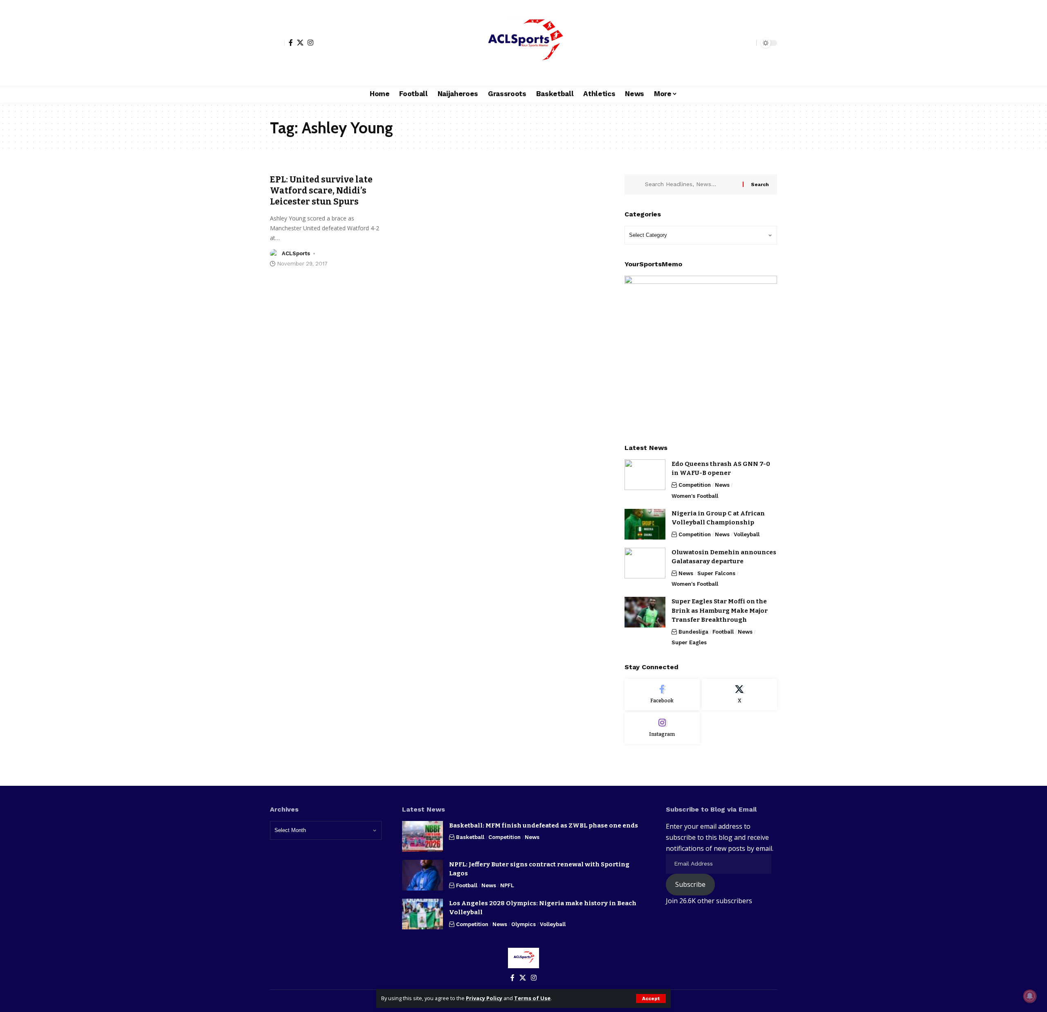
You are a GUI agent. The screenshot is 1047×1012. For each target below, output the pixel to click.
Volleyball (746, 534)
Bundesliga (693, 632)
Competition (695, 485)
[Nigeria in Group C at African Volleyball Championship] (645, 524)
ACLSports (296, 253)
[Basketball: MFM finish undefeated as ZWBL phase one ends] (422, 836)
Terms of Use (532, 998)
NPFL (507, 885)
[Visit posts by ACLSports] (274, 253)
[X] (300, 42)
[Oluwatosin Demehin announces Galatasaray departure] (645, 563)
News (722, 485)
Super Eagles (689, 642)
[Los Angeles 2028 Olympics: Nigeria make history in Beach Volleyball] (422, 914)
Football (723, 632)
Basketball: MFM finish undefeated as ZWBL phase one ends (543, 825)
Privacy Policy (484, 998)
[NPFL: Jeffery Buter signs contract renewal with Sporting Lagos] (422, 875)
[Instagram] (310, 42)
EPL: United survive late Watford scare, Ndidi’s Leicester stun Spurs (321, 190)
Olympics (523, 924)
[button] (651, 998)
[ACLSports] (523, 43)
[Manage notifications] (1029, 996)
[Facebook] (291, 42)
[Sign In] (277, 43)
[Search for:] (691, 184)
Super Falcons (716, 573)
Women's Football (695, 496)
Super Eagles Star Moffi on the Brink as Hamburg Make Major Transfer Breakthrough (720, 610)
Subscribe (690, 884)
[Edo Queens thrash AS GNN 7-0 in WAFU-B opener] (645, 474)
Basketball (470, 837)
